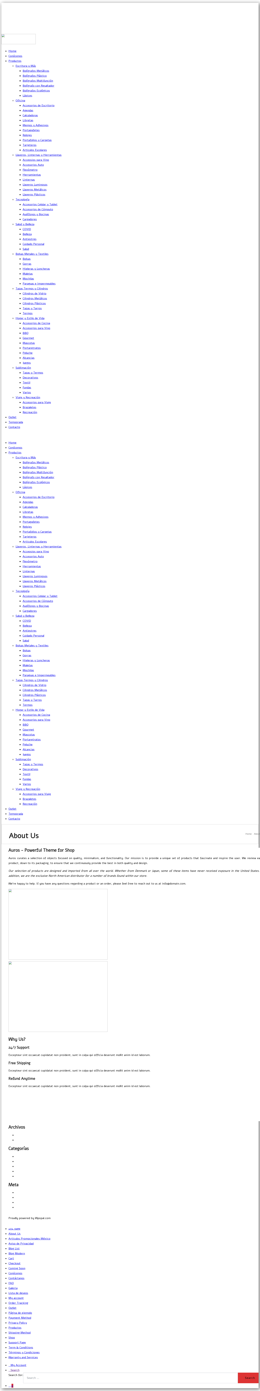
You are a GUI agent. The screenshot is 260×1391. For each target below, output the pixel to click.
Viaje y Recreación (28, 397)
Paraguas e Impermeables (39, 284)
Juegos (27, 363)
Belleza (27, 234)
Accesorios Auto (33, 165)
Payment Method (19, 1318)
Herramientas (32, 175)
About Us (14, 1234)
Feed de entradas (26, 1197)
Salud (26, 249)
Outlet (12, 417)
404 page (14, 1229)
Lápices (27, 96)
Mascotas (29, 343)
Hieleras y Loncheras (36, 269)
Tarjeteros (29, 145)
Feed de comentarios (29, 1202)
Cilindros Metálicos (35, 298)
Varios (27, 392)
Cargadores (30, 219)
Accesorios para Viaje (37, 402)
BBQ (25, 333)
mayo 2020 (23, 1135)
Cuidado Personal (33, 244)
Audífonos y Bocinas (36, 214)
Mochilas (28, 279)
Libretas (28, 120)
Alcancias (28, 358)
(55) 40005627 (250, 29)
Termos (28, 313)
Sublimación (23, 368)
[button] (9, 1094)
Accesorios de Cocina (36, 323)
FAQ (11, 1283)
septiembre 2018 (26, 1140)
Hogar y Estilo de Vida (30, 318)
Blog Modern (16, 1253)
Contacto (14, 427)
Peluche (28, 353)
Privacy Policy (17, 1323)
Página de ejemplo (20, 1313)
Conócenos (15, 56)
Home (12, 51)
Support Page (17, 1343)
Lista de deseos (18, 1293)
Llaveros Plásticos (34, 195)
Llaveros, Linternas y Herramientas (39, 155)
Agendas (28, 110)
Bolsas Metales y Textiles (32, 254)
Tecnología (22, 199)
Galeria (13, 1288)
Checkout (14, 1263)
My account (16, 1298)
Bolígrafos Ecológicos (36, 91)
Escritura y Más (26, 66)
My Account (18, 1365)
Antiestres (29, 239)
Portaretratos (32, 348)
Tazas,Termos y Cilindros (32, 289)
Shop (11, 1338)
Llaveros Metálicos (35, 190)
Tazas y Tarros (32, 308)
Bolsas (27, 259)
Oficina (20, 101)
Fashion (20, 1156)
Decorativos (30, 378)
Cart (11, 1258)
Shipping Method (19, 1333)
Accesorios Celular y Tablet (40, 204)
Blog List (14, 1249)
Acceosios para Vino (36, 160)
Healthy (21, 1161)
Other (19, 1166)
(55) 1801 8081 (250, 21)
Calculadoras (30, 115)
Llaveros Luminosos (35, 185)
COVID (27, 229)
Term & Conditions (20, 1347)
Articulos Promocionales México (29, 1239)
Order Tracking (18, 1303)
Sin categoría (24, 1176)
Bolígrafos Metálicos (36, 71)
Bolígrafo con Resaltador (38, 86)
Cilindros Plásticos (34, 303)
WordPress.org (25, 1207)
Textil (26, 383)
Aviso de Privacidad (21, 1244)
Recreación (30, 412)
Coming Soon (16, 1268)
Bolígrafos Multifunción (38, 81)
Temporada (15, 422)
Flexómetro (30, 170)
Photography (24, 1171)
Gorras (27, 264)
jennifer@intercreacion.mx (241, 13)
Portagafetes (31, 130)
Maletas (28, 274)
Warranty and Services (23, 1357)
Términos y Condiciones (24, 1352)
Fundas (27, 388)
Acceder (21, 1192)
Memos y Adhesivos (35, 125)
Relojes (27, 135)
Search (15, 1370)
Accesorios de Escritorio (38, 105)
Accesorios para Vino (36, 328)
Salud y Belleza (25, 224)
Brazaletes (29, 407)
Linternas (29, 180)
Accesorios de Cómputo (38, 209)
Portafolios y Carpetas (37, 140)
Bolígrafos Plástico (35, 76)
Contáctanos (16, 1278)
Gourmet (28, 338)
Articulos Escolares (35, 150)
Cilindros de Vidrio (34, 293)
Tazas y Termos (33, 373)
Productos (14, 61)
